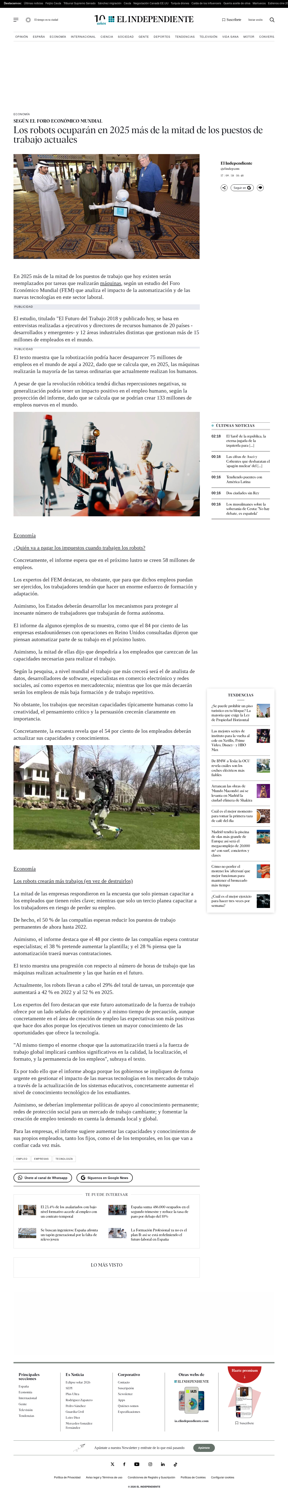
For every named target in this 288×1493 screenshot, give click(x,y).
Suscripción (126, 1388)
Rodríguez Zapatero (79, 1400)
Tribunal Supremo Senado (79, 3)
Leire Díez (73, 1417)
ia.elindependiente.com (192, 1421)
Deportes (162, 36)
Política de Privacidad (67, 1477)
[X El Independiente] (112, 1465)
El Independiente (236, 163)
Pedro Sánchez (76, 1406)
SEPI (69, 1388)
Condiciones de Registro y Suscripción (151, 1477)
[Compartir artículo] (224, 187)
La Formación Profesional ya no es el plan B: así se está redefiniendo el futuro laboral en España (159, 1235)
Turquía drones (180, 3)
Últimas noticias (33, 3)
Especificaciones (129, 1411)
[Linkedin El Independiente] (163, 1465)
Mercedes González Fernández (79, 1425)
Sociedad (126, 36)
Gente (144, 36)
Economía (58, 36)
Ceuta (127, 3)
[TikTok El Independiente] (175, 1465)
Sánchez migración (110, 3)
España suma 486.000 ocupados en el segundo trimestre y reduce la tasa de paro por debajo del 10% (160, 1212)
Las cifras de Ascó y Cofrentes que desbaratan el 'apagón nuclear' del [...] (248, 461)
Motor (248, 36)
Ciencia (107, 36)
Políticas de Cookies (193, 1477)
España (39, 36)
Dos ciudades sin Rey (242, 493)
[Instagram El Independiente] (150, 1465)
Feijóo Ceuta (53, 3)
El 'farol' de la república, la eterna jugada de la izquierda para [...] (246, 441)
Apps (121, 1400)
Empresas (41, 1158)
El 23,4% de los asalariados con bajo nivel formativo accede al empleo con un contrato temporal (69, 1212)
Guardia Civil (75, 1411)
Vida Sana (230, 36)
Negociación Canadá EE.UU (151, 3)
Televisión (209, 36)
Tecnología (64, 1158)
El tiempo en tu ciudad (46, 19)
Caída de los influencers (206, 3)
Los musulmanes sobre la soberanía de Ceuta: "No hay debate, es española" (248, 509)
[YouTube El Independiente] (137, 1465)
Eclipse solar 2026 (78, 1382)
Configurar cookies (222, 1477)
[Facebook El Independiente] (124, 1465)
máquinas (110, 283)
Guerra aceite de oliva (236, 3)
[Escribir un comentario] (260, 187)
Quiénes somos (128, 1406)
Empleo (21, 1158)
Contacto (124, 1382)
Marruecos (259, 3)
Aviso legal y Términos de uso (104, 1477)
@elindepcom (230, 168)
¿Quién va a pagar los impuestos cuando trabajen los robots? (79, 548)
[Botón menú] (16, 20)
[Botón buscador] (272, 20)
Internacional (83, 36)
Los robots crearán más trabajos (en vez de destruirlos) (73, 881)
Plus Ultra (72, 1394)
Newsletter (125, 1394)
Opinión (21, 36)
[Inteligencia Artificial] (191, 1412)
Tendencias (185, 36)
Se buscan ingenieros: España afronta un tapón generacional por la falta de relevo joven (69, 1235)
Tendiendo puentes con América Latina (244, 479)
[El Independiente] (144, 20)
